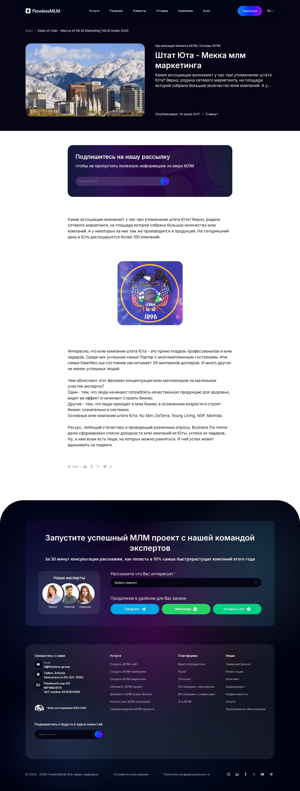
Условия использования (131, 774)
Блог (29, 31)
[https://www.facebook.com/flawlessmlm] (245, 774)
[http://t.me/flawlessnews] (270, 774)
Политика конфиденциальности (187, 774)
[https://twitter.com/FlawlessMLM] (253, 774)
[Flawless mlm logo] (44, 11)
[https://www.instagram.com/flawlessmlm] (228, 774)
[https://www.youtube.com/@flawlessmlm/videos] (262, 774)
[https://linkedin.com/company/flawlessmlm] (237, 774)
